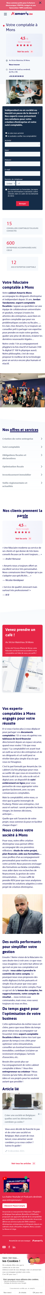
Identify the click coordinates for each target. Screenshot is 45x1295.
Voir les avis (23, 51)
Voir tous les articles (21, 1163)
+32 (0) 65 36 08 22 (16, 76)
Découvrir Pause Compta (14, 1206)
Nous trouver (14, 64)
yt (4, 1247)
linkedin (14, 1247)
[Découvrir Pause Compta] (16, 1184)
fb (9, 1247)
